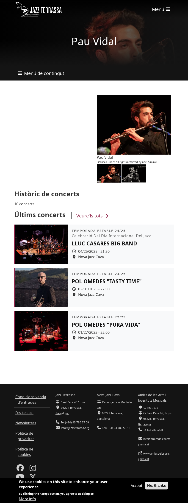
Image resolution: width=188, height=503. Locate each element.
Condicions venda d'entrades (30, 399)
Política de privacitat (24, 436)
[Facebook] (20, 469)
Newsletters (25, 422)
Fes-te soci (24, 412)
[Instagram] (32, 469)
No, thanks (156, 485)
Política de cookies (24, 452)
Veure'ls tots (90, 216)
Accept (136, 485)
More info (27, 498)
